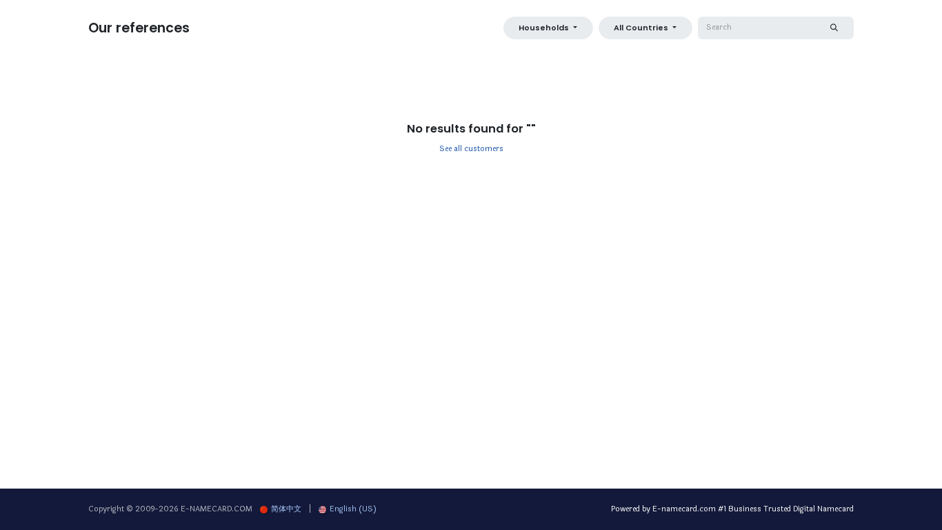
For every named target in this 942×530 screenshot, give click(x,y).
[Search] (834, 28)
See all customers (471, 149)
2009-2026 (158, 509)
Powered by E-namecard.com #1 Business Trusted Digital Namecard (732, 509)
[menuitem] (280, 509)
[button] (548, 28)
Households (544, 27)
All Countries (641, 27)
